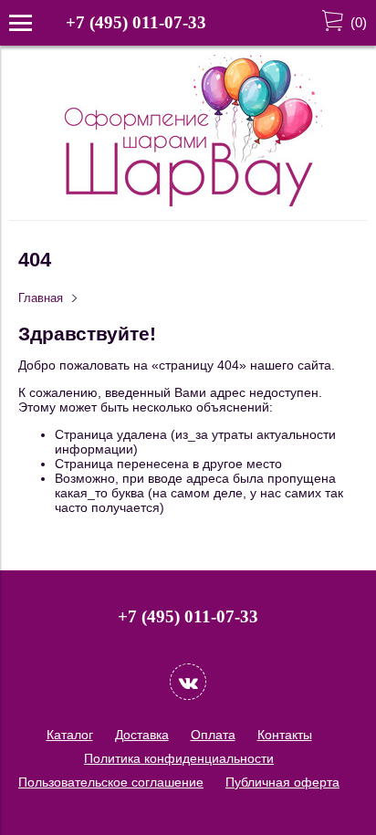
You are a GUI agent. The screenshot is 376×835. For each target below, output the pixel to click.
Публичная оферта (282, 782)
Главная (40, 298)
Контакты (284, 734)
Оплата (213, 734)
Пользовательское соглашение (111, 782)
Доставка (142, 734)
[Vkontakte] (188, 681)
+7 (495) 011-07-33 (136, 22)
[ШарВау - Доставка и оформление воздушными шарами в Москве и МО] (188, 204)
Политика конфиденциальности (179, 758)
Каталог (70, 734)
